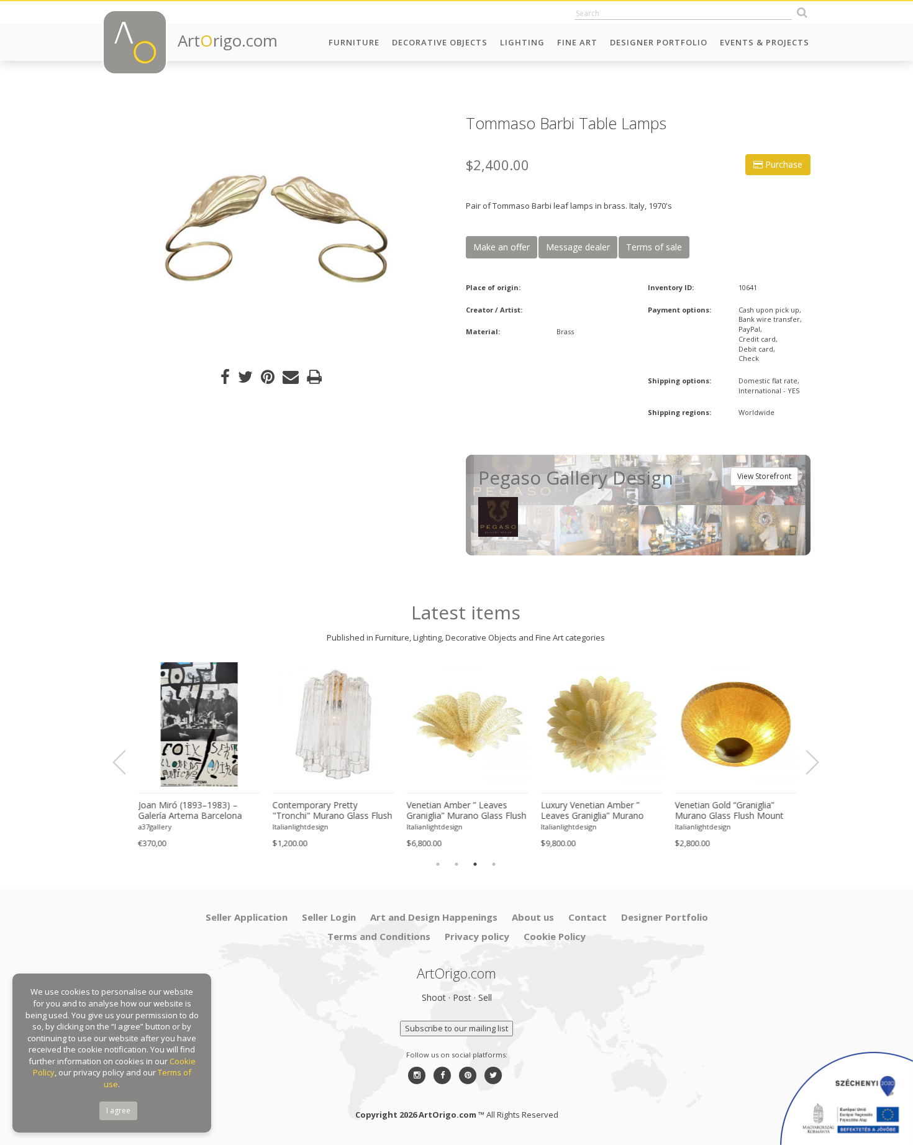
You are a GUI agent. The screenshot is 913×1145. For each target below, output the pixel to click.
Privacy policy (477, 936)
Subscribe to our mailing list (456, 1028)
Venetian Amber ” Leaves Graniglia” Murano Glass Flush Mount (465, 811)
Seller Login (329, 917)
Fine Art (577, 42)
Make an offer (501, 247)
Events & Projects (764, 42)
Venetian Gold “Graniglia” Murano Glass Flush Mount (727, 810)
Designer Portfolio (658, 42)
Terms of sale (654, 247)
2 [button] (456, 864)
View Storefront (764, 476)
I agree (118, 1110)
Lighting (522, 42)
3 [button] (475, 864)
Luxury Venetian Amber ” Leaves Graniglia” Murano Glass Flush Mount (590, 811)
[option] (275, 229)
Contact (587, 917)
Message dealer (578, 247)
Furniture (354, 42)
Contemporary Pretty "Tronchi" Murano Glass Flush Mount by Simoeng (331, 811)
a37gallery (153, 826)
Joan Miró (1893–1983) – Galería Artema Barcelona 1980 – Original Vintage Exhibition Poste (188, 811)
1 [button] (438, 864)
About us (533, 917)
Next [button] (805, 762)
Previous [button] (126, 762)
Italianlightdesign (299, 826)
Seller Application (247, 917)
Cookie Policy (555, 936)
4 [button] (494, 864)
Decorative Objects (440, 42)
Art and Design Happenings (433, 917)
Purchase (782, 164)
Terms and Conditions (378, 936)
